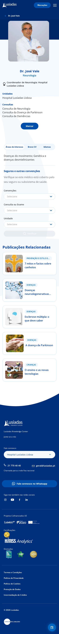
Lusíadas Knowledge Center (16, 431)
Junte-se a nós (10, 436)
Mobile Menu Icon (55, 5)
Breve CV (32, 147)
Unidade (8, 218)
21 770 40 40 (14, 465)
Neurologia (29, 75)
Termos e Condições (13, 572)
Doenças (31, 285)
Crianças (31, 364)
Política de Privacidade (14, 578)
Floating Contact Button (52, 627)
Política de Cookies (12, 583)
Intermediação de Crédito (15, 595)
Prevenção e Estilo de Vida (39, 258)
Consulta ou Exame (14, 204)
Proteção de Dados (12, 589)
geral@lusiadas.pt (45, 465)
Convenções (10, 190)
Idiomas (47, 147)
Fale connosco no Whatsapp (32, 483)
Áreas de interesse (14, 147)
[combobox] (29, 196)
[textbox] (29, 196)
